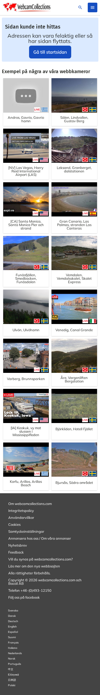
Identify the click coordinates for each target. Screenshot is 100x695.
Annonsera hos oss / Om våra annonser (39, 538)
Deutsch (13, 621)
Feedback (16, 552)
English (12, 626)
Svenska (13, 610)
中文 (10, 669)
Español (13, 632)
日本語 (12, 680)
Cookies (14, 524)
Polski (11, 685)
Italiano (12, 648)
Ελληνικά (13, 674)
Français (13, 642)
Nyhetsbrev (17, 545)
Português (14, 664)
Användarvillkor (21, 517)
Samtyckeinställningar (26, 531)
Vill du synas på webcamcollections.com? (40, 559)
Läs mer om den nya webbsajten (34, 566)
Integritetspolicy (21, 510)
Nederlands (15, 653)
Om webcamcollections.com (30, 503)
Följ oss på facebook (24, 597)
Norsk (11, 658)
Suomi (12, 637)
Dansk (12, 616)
